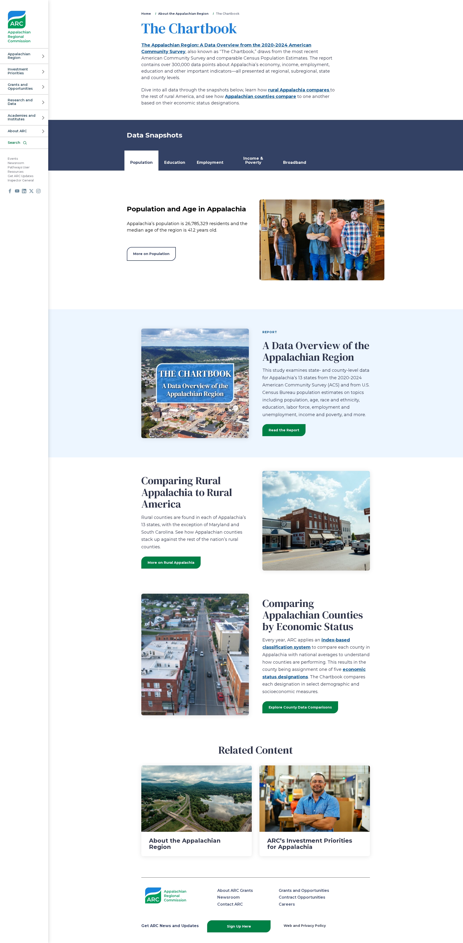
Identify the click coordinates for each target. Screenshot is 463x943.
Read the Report (284, 430)
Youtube (17, 191)
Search (14, 142)
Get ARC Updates (20, 176)
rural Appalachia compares (299, 90)
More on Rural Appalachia (171, 562)
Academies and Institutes (21, 117)
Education (174, 162)
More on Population (151, 254)
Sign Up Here (239, 926)
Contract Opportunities (302, 897)
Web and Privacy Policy (305, 925)
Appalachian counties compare (260, 96)
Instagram (38, 191)
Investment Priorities (18, 71)
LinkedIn (24, 191)
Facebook (10, 191)
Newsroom (16, 163)
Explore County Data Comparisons (300, 707)
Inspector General (21, 180)
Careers (287, 904)
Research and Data (20, 102)
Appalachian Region (19, 56)
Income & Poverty (253, 160)
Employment (210, 162)
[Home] (19, 26)
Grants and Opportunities (20, 87)
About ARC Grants (235, 890)
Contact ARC (230, 904)
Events (13, 159)
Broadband (294, 162)
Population (141, 162)
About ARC (17, 131)
